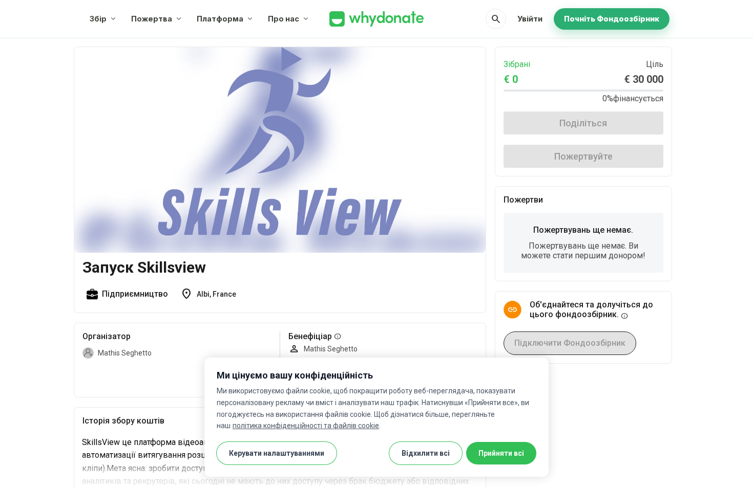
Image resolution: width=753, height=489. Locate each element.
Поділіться (583, 123)
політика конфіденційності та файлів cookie (306, 425)
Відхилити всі (426, 453)
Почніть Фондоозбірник (611, 18)
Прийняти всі (501, 453)
